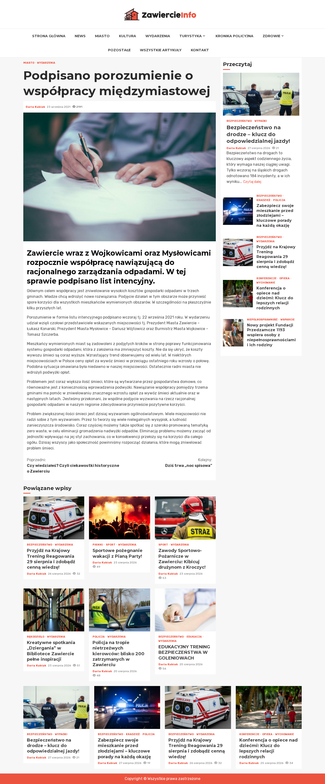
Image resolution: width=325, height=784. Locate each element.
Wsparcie (288, 319)
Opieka (284, 278)
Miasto (102, 36)
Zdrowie (271, 36)
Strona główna (48, 36)
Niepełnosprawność (262, 319)
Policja (99, 636)
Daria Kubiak (36, 106)
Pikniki (98, 544)
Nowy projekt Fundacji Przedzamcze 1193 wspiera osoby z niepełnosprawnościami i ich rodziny (233, 332)
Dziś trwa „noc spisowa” (188, 463)
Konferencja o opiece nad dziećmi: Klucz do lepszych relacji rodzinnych (238, 293)
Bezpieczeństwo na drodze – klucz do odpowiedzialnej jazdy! (261, 94)
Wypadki (261, 121)
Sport (111, 544)
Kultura (127, 36)
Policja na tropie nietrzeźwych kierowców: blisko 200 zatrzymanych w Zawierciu (119, 609)
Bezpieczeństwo (40, 544)
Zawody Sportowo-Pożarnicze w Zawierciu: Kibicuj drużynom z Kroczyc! (185, 517)
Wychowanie (265, 282)
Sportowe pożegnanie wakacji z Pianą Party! (119, 517)
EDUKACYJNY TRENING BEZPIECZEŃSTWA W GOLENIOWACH (185, 609)
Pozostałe (119, 50)
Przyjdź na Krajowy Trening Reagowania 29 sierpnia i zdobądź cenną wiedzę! (53, 517)
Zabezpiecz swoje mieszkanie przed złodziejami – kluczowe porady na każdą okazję (238, 211)
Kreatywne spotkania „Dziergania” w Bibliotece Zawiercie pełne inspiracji (53, 609)
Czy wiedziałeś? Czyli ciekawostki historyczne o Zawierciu (73, 466)
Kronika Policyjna (234, 36)
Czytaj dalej (252, 182)
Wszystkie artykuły (161, 50)
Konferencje (266, 278)
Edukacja (194, 636)
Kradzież (263, 200)
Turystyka (190, 36)
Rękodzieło (36, 636)
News (80, 36)
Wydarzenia (157, 36)
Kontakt (200, 50)
